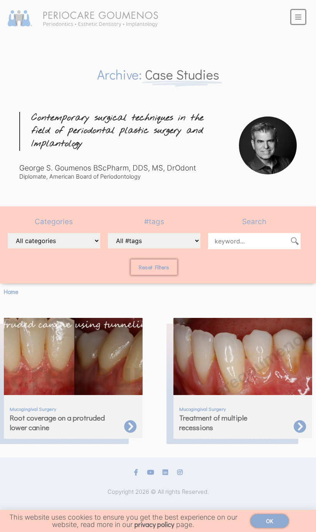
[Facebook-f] (136, 472)
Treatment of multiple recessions (213, 422)
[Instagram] (180, 472)
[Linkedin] (165, 472)
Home (11, 292)
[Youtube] (151, 472)
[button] (154, 267)
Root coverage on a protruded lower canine (57, 422)
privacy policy (154, 524)
